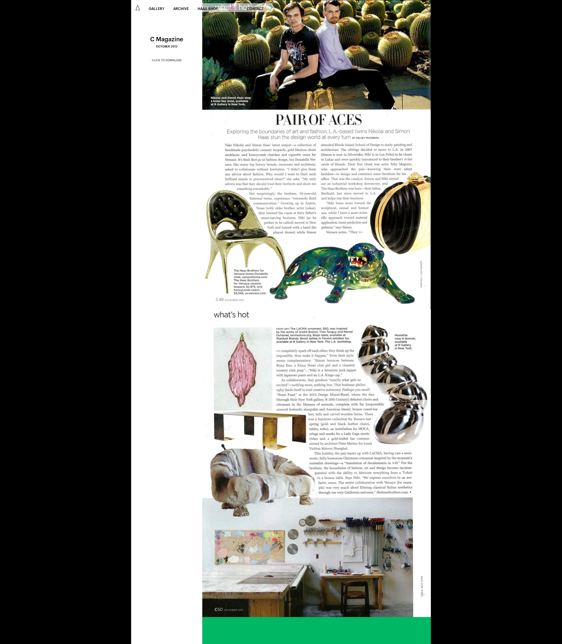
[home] (138, 7)
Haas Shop (208, 8)
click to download (167, 60)
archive (181, 8)
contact (255, 8)
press (232, 8)
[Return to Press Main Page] (426, 8)
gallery (157, 8)
